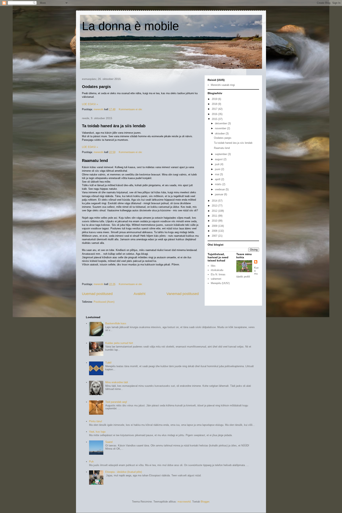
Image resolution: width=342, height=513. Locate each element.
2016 (215, 114)
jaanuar (219, 194)
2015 (215, 119)
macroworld (184, 501)
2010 (215, 220)
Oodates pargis (96, 86)
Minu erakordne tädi (116, 382)
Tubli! (108, 362)
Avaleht (139, 294)
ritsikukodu (217, 270)
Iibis (213, 265)
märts (218, 184)
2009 (215, 225)
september (221, 154)
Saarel (109, 441)
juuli (217, 164)
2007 (215, 235)
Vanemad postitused (182, 294)
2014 (215, 200)
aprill (218, 179)
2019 (215, 99)
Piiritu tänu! (95, 421)
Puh (91, 461)
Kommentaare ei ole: (131, 109)
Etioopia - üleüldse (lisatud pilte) (123, 471)
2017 (215, 108)
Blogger (205, 501)
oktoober (220, 133)
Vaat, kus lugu (97, 431)
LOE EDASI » (90, 104)
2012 (215, 210)
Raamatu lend (95, 160)
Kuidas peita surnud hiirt (119, 343)
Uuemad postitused (97, 294)
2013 (215, 205)
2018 (215, 103)
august (219, 159)
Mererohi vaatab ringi (223, 84)
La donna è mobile (130, 26)
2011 (215, 215)
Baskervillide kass (115, 323)
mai (217, 174)
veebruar (220, 189)
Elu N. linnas (218, 274)
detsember (221, 123)
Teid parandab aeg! (116, 401)
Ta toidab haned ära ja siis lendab (113, 126)
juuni (218, 169)
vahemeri (216, 278)
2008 (215, 230)
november (221, 128)
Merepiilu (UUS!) (220, 283)
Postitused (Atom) (104, 301)
